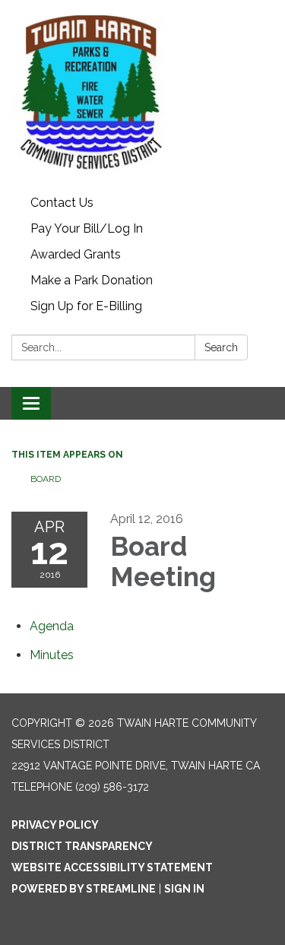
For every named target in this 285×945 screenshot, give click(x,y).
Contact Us (61, 202)
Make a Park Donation (91, 280)
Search (221, 347)
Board (45, 479)
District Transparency (82, 846)
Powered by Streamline (83, 889)
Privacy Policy (55, 825)
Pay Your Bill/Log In (86, 228)
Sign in (184, 889)
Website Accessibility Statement (112, 867)
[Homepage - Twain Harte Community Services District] (142, 95)
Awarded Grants (75, 254)
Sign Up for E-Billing (86, 306)
